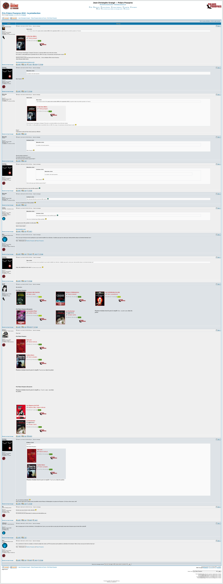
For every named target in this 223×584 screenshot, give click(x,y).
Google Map (126, 7)
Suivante (24, 14)
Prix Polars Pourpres (52, 18)
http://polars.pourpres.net (120, 4)
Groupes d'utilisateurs (117, 7)
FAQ (91, 7)
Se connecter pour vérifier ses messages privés (112, 8)
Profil (99, 8)
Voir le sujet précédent (205, 21)
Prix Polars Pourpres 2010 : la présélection (21, 13)
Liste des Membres (106, 7)
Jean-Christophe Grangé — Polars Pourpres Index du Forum (32, 18)
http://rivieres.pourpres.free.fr (106, 4)
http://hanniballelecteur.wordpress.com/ (25, 62)
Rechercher (97, 7)
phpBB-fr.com (114, 581)
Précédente (10, 14)
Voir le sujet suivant (215, 21)
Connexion (127, 8)
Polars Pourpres (40, 240)
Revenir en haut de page (7, 64)
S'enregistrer (134, 7)
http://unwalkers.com (21, 229)
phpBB (109, 580)
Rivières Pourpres (30, 240)
